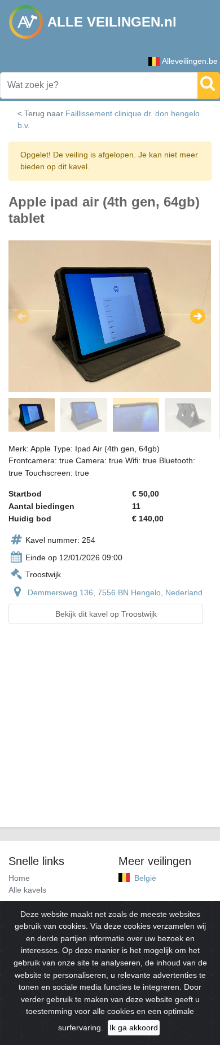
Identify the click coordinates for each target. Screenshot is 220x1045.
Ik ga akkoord (133, 1027)
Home (19, 877)
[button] (21, 316)
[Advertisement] (110, 732)
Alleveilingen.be (190, 60)
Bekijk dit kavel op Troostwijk (106, 613)
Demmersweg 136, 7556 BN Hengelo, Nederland (115, 592)
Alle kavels (27, 889)
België (145, 877)
